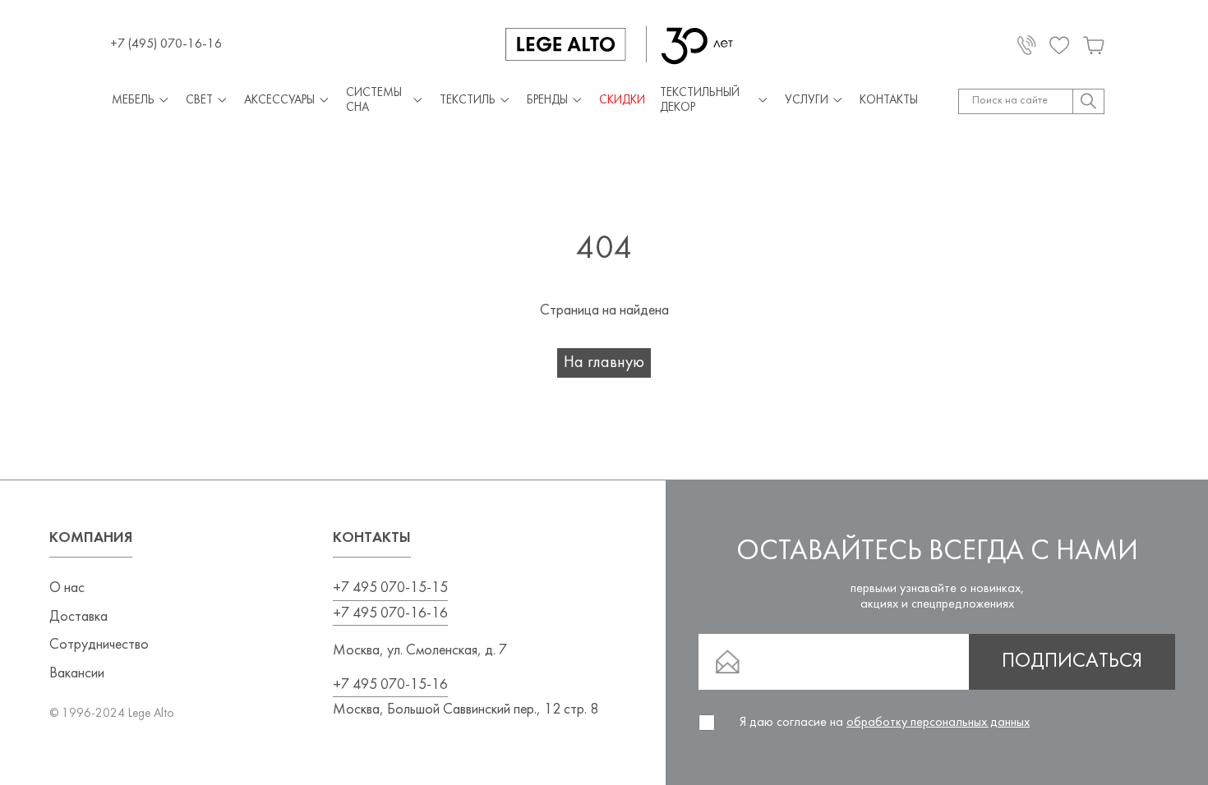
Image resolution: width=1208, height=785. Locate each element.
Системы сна (374, 100)
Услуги (806, 100)
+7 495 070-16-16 (390, 614)
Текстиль (468, 100)
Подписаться (1072, 662)
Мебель (133, 100)
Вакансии (76, 674)
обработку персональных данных (938, 722)
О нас (67, 588)
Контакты (889, 100)
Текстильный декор (700, 100)
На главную (604, 363)
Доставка (78, 617)
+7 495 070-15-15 (390, 588)
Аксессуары (279, 100)
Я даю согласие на (885, 722)
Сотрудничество (99, 645)
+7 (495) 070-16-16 (166, 44)
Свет (199, 100)
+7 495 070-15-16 (390, 685)
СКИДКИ (622, 100)
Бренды (547, 100)
